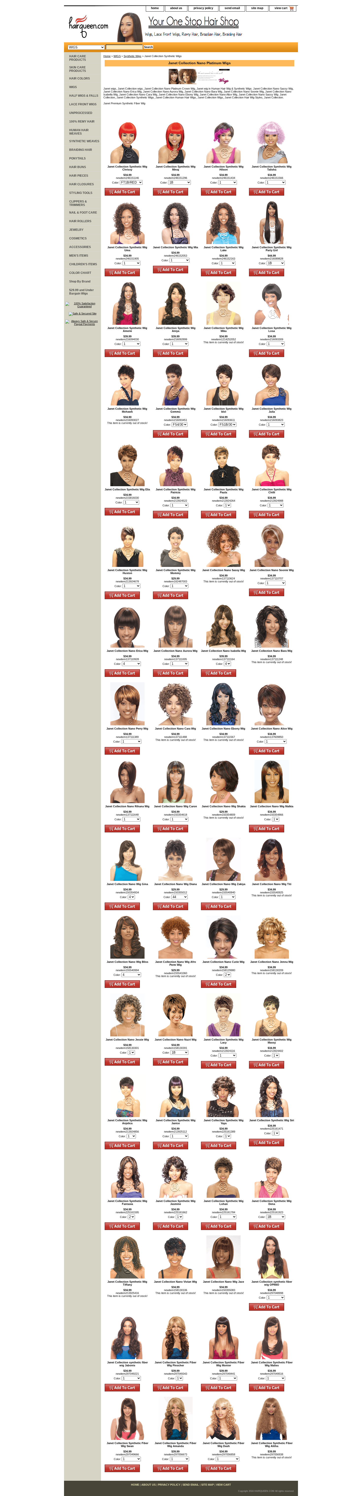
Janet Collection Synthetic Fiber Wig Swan (127, 1445)
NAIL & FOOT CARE (83, 212)
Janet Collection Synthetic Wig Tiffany (127, 1283)
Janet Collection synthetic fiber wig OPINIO (271, 1283)
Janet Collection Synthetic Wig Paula (224, 491)
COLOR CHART (80, 273)
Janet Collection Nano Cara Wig (175, 728)
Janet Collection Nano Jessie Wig (127, 1039)
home (155, 8)
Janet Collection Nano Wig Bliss (127, 961)
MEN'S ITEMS (78, 255)
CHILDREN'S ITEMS (83, 264)
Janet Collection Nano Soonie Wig (271, 570)
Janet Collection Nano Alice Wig (272, 728)
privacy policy (203, 8)
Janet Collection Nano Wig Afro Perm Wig (175, 963)
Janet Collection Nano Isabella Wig (223, 650)
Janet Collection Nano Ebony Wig (223, 728)
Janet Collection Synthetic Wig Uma (127, 249)
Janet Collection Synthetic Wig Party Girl (272, 249)
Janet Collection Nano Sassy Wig (223, 570)
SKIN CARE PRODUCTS (77, 69)
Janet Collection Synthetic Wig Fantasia (127, 1202)
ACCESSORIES (80, 247)
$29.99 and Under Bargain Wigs (81, 291)
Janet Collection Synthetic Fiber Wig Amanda (175, 1445)
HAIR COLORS (79, 78)
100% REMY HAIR (82, 121)
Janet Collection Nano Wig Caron (175, 806)
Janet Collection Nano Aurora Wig (175, 650)
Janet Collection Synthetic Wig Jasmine (176, 1202)
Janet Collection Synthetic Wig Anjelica (127, 1122)
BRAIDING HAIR (80, 150)
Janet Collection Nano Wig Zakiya (223, 884)
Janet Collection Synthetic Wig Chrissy (127, 168)
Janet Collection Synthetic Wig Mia (175, 247)
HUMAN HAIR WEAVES (79, 131)
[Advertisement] (82, 405)
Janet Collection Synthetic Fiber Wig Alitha (272, 1445)
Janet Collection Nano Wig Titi (271, 884)
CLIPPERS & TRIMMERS (78, 203)
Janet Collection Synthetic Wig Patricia (176, 491)
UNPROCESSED (80, 113)
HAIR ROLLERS (80, 221)
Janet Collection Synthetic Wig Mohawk (127, 410)
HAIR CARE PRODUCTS (77, 58)
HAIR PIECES (78, 175)
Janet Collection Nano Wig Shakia (224, 806)
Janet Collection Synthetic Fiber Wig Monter (223, 1364)
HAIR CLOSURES (81, 184)
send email (232, 8)
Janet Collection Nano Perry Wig (127, 728)
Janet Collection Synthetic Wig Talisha (272, 168)
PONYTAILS (77, 158)
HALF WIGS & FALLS (83, 95)
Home (107, 56)
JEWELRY (76, 230)
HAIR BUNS (77, 167)
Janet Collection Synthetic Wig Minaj (176, 168)
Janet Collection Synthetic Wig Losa (272, 329)
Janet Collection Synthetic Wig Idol (224, 410)
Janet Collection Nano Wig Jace (223, 1281)
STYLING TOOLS (80, 193)
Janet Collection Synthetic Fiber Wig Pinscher (175, 1364)
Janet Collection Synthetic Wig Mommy (176, 572)
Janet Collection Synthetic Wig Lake (224, 249)
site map (257, 8)
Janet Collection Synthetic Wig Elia (127, 489)
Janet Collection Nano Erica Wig (127, 650)
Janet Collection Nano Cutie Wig (223, 961)
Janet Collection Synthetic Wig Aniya (176, 329)
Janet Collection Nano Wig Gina (127, 884)
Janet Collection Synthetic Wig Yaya (224, 1122)
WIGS (117, 56)
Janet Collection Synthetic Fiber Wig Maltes (272, 1364)
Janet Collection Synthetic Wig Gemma (176, 410)
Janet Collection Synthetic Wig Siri (271, 1120)
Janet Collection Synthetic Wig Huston (127, 572)
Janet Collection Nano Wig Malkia (271, 806)
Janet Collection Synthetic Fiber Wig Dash (223, 1445)
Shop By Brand (79, 281)
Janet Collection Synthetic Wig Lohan (224, 1202)
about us (176, 8)
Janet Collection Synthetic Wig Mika (224, 329)
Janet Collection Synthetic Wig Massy (272, 1041)
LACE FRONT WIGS (83, 104)
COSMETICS (78, 238)
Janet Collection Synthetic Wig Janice (176, 1122)
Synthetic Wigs (132, 56)
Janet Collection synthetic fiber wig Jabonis (127, 1364)
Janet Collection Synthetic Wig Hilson (224, 168)
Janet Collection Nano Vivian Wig (175, 1281)
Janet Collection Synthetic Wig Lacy (224, 1041)
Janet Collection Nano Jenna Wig (271, 961)
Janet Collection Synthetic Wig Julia (272, 410)
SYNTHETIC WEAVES (84, 141)
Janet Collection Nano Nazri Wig (176, 1039)
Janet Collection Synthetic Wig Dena (272, 1202)
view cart (281, 8)
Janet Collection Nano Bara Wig (271, 650)
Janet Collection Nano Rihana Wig (127, 806)
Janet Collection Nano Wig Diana (175, 884)
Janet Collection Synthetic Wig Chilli (272, 491)
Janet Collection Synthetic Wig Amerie (127, 329)
